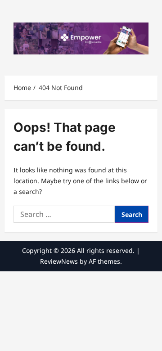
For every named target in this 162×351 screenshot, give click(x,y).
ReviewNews (59, 261)
